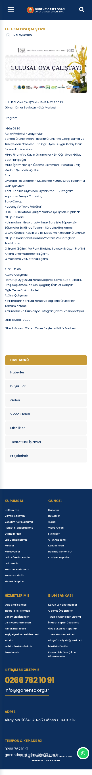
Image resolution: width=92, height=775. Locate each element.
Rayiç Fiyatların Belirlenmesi (22, 634)
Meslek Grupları (14, 581)
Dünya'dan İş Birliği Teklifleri (65, 640)
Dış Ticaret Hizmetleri (18, 622)
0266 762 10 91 (29, 680)
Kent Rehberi (56, 545)
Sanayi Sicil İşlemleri (17, 617)
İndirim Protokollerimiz (18, 646)
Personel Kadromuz (17, 569)
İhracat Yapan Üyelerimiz (63, 622)
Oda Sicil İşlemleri (16, 604)
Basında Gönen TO (60, 551)
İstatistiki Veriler (58, 646)
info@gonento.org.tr (27, 690)
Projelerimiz (19, 456)
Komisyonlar (12, 551)
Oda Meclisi (12, 563)
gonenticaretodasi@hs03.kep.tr (32, 754)
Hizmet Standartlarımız (19, 527)
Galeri (15, 400)
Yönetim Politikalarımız (19, 522)
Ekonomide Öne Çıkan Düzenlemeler (62, 654)
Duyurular (18, 386)
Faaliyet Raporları (59, 557)
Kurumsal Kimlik (14, 575)
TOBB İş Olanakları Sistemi (64, 617)
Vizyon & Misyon (15, 516)
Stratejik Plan (13, 533)
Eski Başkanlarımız (16, 540)
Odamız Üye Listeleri (60, 610)
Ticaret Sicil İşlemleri (26, 442)
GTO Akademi (57, 540)
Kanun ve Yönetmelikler (62, 604)
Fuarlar (9, 640)
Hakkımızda (12, 510)
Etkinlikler (17, 428)
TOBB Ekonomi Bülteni (61, 634)
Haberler (17, 372)
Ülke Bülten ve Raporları (62, 628)
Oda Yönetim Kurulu (17, 557)
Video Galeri (20, 414)
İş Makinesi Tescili (15, 628)
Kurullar (9, 545)
